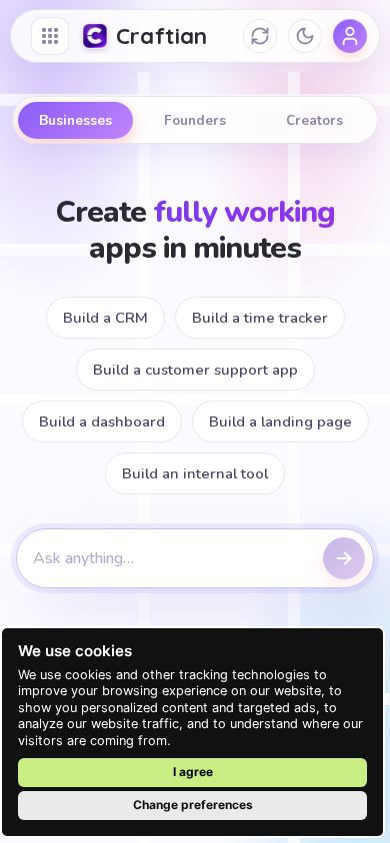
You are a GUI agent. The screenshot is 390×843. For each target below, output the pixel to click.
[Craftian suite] (50, 36)
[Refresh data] (260, 36)
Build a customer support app (195, 370)
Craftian (162, 36)
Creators (314, 120)
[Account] (350, 36)
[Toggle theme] (305, 36)
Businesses (75, 120)
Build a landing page (280, 421)
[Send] (344, 558)
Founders (195, 120)
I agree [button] (193, 771)
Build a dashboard (102, 421)
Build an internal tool (195, 473)
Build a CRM (105, 318)
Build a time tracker (260, 318)
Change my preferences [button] (192, 805)
